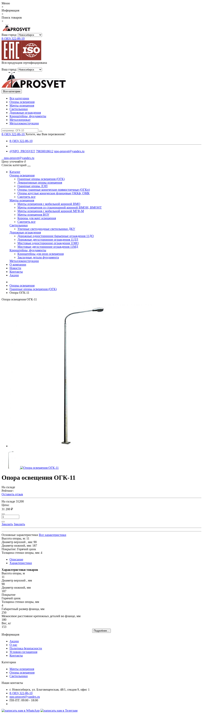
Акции (14, 275)
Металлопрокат (20, 119)
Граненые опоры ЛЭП (32, 186)
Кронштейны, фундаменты (28, 116)
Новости (15, 268)
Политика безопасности (26, 648)
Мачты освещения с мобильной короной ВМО (48, 204)
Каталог (15, 171)
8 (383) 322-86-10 (13, 38)
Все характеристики (52, 535)
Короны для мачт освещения (36, 218)
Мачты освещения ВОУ (33, 214)
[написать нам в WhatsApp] (21, 710)
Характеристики (21, 563)
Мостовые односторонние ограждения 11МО (48, 243)
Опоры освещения (22, 102)
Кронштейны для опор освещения (40, 253)
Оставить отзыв (12, 494)
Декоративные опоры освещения (39, 182)
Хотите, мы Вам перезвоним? (45, 134)
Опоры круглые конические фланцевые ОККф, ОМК (53, 193)
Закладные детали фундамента (38, 257)
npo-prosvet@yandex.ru (69, 151)
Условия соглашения (23, 652)
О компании (18, 264)
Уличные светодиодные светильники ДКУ (46, 229)
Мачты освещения (22, 105)
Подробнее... (101, 630)
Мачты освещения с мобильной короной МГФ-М (50, 211)
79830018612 (44, 151)
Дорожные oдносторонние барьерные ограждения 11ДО (55, 236)
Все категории (19, 98)
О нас (13, 644)
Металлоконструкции (24, 123)
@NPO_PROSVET (22, 151)
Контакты (16, 271)
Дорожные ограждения (25, 112)
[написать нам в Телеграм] (59, 710)
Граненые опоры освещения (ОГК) (41, 179)
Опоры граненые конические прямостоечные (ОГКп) (53, 189)
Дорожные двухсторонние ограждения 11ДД (47, 239)
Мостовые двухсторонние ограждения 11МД (47, 246)
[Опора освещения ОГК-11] (81, 446)
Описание (16, 559)
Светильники (19, 109)
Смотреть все (26, 196)
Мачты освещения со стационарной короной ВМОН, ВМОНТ (59, 207)
